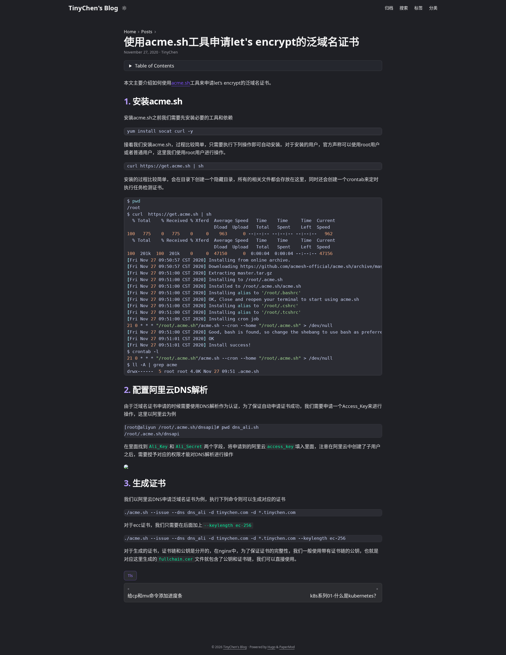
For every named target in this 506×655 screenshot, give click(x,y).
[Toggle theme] (124, 8)
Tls (130, 575)
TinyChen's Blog (93, 7)
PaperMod (287, 647)
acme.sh (180, 83)
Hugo (271, 647)
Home (130, 32)
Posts (146, 32)
